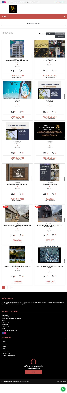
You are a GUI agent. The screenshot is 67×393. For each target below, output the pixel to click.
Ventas (4, 344)
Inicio (4, 341)
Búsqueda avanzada (34, 23)
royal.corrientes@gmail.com (9, 330)
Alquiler (5, 346)
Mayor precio (61, 36)
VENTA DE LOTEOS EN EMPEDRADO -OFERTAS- (17, 266)
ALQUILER (50, 102)
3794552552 (14, 2)
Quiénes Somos (7, 351)
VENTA (50, 143)
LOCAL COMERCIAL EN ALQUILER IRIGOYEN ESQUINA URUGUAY (49, 226)
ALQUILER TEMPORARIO (50, 184)
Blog (4, 348)
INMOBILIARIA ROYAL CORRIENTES (17, 184)
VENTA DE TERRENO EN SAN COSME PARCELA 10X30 (50, 267)
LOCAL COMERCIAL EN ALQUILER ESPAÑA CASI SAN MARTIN (17, 226)
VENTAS (17, 102)
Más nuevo (51, 34)
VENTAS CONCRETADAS (50, 60)
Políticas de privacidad (9, 355)
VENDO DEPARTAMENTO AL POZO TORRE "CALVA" (17, 61)
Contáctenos (6, 353)
